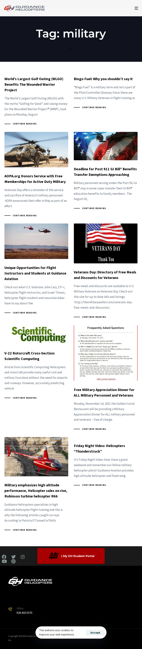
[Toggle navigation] (115, 8)
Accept (95, 632)
